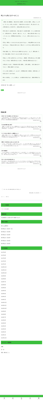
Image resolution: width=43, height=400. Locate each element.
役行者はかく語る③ (5, 240)
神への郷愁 (9, 85)
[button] (41, 209)
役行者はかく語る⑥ (5, 231)
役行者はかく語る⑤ (5, 234)
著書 (2, 90)
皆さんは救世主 (4, 225)
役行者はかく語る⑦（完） (7, 228)
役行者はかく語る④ (5, 237)
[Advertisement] (21, 10)
